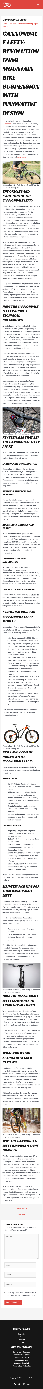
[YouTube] (28, 1384)
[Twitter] (19, 1384)
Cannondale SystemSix (21, 1366)
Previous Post (21, 1209)
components (7, 124)
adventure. (21, 157)
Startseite (21, 1334)
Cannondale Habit (22, 1360)
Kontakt (21, 1342)
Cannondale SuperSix (21, 1355)
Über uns (21, 1340)
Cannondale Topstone (21, 1352)
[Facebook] (15, 1384)
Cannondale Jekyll (21, 1363)
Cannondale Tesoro (21, 1358)
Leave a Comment (10, 24)
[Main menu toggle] (38, 4)
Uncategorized (24, 24)
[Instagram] (24, 1384)
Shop (21, 1337)
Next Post (21, 1215)
